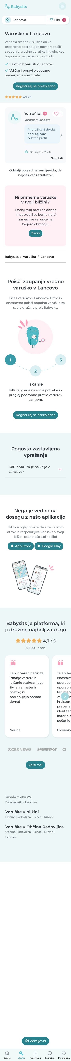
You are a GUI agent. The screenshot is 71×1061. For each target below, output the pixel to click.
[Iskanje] (8, 20)
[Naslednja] (65, 696)
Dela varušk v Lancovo (21, 802)
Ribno (48, 817)
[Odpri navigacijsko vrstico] (62, 6)
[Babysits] (16, 6)
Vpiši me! (35, 765)
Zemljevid (38, 1041)
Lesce (38, 817)
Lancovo (11, 837)
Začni (35, 233)
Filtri (59, 20)
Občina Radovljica (18, 817)
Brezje (48, 832)
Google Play (51, 546)
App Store (22, 546)
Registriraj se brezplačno (35, 86)
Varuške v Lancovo (18, 797)
